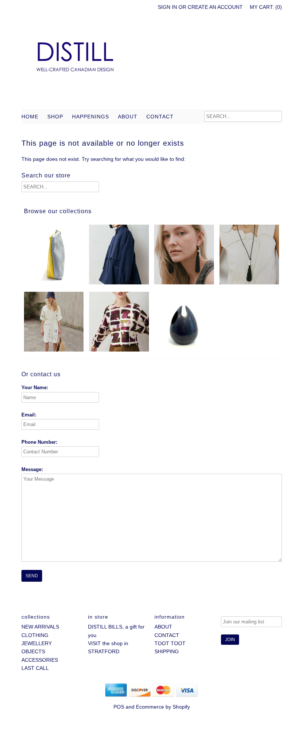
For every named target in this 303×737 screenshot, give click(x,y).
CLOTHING (34, 635)
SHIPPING (166, 651)
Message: (32, 469)
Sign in (167, 7)
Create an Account (215, 7)
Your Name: (34, 387)
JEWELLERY (36, 643)
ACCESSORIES (39, 660)
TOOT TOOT (169, 643)
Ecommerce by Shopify (163, 707)
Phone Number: (39, 442)
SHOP (55, 117)
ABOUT (127, 117)
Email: (28, 415)
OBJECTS (33, 651)
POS (118, 707)
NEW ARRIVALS (40, 627)
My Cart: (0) (266, 7)
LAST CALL (35, 668)
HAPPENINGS (90, 117)
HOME (29, 117)
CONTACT (160, 117)
